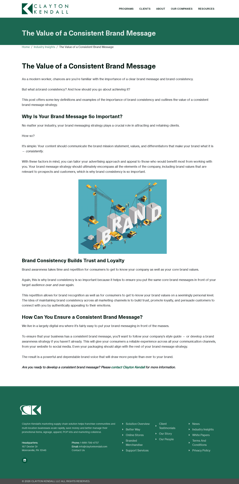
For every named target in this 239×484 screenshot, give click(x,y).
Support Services (137, 450)
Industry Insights (203, 429)
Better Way (133, 429)
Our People (166, 439)
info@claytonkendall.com (93, 446)
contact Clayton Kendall (128, 367)
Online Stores (135, 435)
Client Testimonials (167, 426)
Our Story (165, 433)
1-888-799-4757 (89, 442)
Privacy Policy (201, 450)
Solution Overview (138, 424)
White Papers (201, 435)
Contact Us (78, 450)
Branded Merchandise (134, 443)
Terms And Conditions (199, 443)
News (196, 424)
